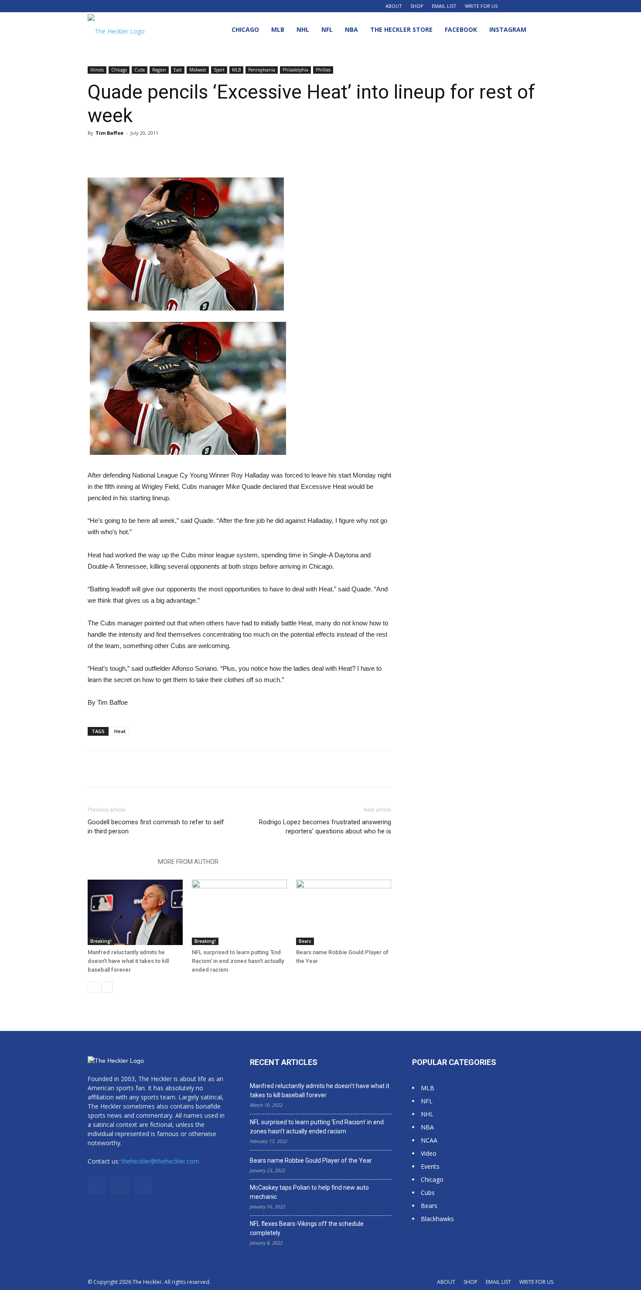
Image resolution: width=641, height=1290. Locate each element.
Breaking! (101, 941)
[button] (542, 30)
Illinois (97, 70)
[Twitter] (546, 6)
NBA (351, 29)
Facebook (461, 29)
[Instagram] (532, 6)
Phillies (323, 70)
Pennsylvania (261, 70)
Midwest (197, 70)
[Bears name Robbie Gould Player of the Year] (343, 912)
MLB (277, 29)
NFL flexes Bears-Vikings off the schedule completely (307, 1228)
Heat (120, 731)
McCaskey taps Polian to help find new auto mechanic (309, 1192)
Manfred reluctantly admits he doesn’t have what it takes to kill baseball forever (128, 961)
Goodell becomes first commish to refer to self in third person (156, 826)
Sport (219, 70)
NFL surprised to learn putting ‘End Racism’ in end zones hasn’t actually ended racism (238, 961)
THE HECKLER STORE (401, 29)
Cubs (139, 70)
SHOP (416, 6)
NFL (327, 29)
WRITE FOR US (481, 6)
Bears (305, 941)
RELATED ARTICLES (120, 861)
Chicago (245, 29)
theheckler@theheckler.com (160, 1161)
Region (159, 70)
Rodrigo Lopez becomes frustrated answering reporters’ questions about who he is (325, 826)
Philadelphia (295, 70)
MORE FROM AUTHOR (188, 861)
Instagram (507, 29)
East (178, 70)
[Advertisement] (482, 198)
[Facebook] (518, 6)
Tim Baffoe (109, 133)
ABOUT (393, 6)
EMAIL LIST (444, 6)
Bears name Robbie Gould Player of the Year (311, 1160)
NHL (303, 29)
